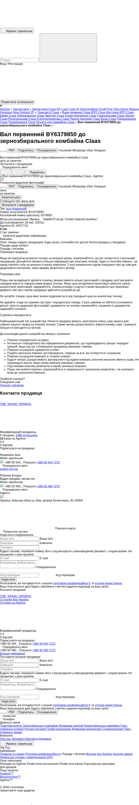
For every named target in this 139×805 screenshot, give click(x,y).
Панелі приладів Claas (85, 118)
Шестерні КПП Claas (120, 112)
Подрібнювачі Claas (21, 122)
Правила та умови (12, 754)
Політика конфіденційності (43, 754)
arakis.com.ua (9, 469)
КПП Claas (98, 112)
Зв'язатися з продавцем (17, 204)
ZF (32, 112)
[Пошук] (68, 47)
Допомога (18, 738)
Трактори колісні (11, 725)
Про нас (5, 738)
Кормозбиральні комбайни (102, 725)
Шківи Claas (8, 115)
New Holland (21, 112)
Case (64, 109)
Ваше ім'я (46, 538)
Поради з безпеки (12, 385)
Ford (110, 109)
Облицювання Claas (30, 115)
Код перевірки (65, 575)
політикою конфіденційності (71, 583)
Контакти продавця (38, 738)
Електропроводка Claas (53, 118)
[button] (69, 83)
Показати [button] (30, 462)
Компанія (46, 543)
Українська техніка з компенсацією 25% (26, 757)
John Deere (120, 109)
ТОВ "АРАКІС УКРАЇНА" (16, 404)
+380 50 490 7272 (48, 486)
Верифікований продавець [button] (18, 432)
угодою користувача (108, 583)
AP (58, 109)
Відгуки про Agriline (99, 754)
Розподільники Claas (22, 118)
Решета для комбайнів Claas (55, 122)
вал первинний (16, 208)
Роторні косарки (35, 729)
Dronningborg (89, 109)
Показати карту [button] (65, 528)
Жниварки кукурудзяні (87, 729)
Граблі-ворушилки (59, 729)
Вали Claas (108, 118)
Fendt (102, 109)
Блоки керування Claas (80, 115)
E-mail (44, 558)
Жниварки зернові (71, 725)
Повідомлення (46, 567)
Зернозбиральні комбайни (41, 725)
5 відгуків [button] (6, 445)
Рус (7, 747)
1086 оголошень (26, 435)
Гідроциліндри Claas (111, 115)
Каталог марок (122, 754)
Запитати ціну (10, 197)
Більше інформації (12, 653)
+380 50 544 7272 (48, 462)
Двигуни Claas (54, 115)
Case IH (74, 109)
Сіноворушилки (113, 729)
